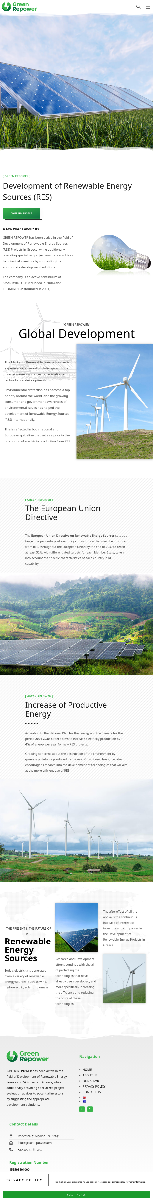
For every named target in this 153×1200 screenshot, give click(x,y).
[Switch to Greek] (113, 1101)
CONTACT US (92, 1092)
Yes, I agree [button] (76, 1194)
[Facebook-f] (82, 1109)
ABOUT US (90, 1075)
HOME (87, 1070)
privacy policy (118, 1182)
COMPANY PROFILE (21, 213)
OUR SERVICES (93, 1081)
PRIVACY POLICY (94, 1086)
